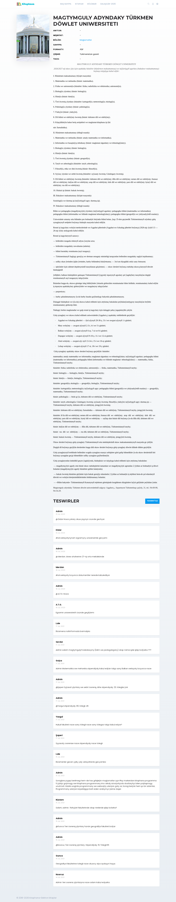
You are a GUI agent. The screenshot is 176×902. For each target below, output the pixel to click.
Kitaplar (79, 4)
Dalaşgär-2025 (108, 4)
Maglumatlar (86, 40)
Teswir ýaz (152, 500)
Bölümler (92, 4)
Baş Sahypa (65, 4)
